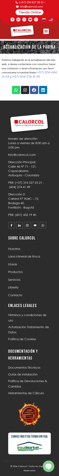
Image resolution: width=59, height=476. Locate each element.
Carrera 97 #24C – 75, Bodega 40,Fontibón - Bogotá (23, 203)
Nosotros (14, 249)
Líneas (12, 264)
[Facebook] (34, 90)
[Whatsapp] (36, 19)
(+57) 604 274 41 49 (26, 76)
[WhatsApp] (43, 225)
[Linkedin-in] (18, 19)
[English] (51, 19)
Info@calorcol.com (22, 154)
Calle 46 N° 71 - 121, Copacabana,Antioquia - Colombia (23, 171)
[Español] (44, 19)
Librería (13, 287)
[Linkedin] (43, 90)
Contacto (15, 295)
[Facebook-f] (12, 19)
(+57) (28, 182)
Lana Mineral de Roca (24, 256)
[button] (46, 31)
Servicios (14, 279)
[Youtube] (30, 19)
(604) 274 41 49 (19, 187)
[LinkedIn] (19, 225)
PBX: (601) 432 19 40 (22, 215)
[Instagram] (24, 19)
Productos (15, 272)
